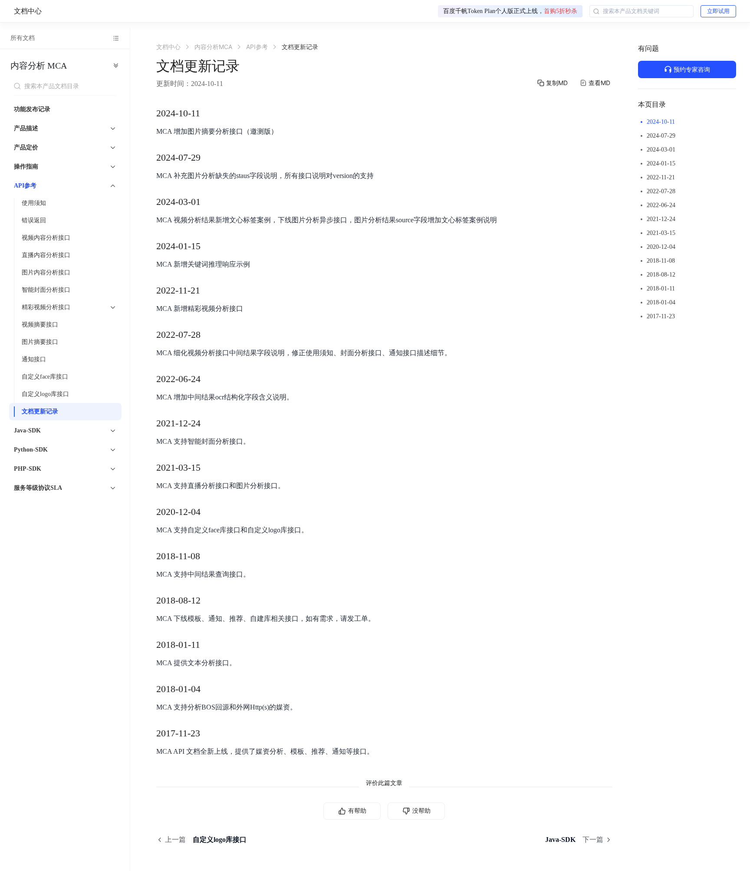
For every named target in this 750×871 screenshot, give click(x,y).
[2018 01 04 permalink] (209, 689)
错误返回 (34, 220)
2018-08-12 (661, 274)
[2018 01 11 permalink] (208, 644)
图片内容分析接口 (46, 272)
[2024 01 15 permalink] (209, 246)
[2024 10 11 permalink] (208, 113)
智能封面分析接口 (46, 290)
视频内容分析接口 (46, 237)
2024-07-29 (661, 135)
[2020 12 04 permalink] (209, 512)
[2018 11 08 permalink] (208, 556)
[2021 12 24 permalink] (209, 423)
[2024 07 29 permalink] (209, 157)
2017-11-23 (661, 316)
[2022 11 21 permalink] (208, 290)
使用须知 (34, 203)
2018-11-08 (661, 260)
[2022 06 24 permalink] (209, 379)
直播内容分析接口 (46, 255)
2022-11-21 (661, 177)
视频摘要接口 (40, 324)
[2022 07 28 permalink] (209, 334)
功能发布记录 (32, 109)
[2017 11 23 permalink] (208, 733)
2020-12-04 (661, 247)
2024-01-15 (661, 163)
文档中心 (28, 11)
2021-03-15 (661, 233)
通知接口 (34, 359)
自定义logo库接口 (45, 394)
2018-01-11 (661, 288)
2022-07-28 (661, 191)
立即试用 (718, 11)
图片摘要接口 (40, 342)
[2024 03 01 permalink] (209, 202)
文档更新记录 (40, 411)
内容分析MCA (38, 65)
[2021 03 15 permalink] (209, 467)
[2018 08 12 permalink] (209, 600)
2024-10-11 (661, 122)
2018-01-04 (661, 302)
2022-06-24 (661, 205)
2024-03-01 (661, 149)
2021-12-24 (661, 219)
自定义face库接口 (45, 376)
